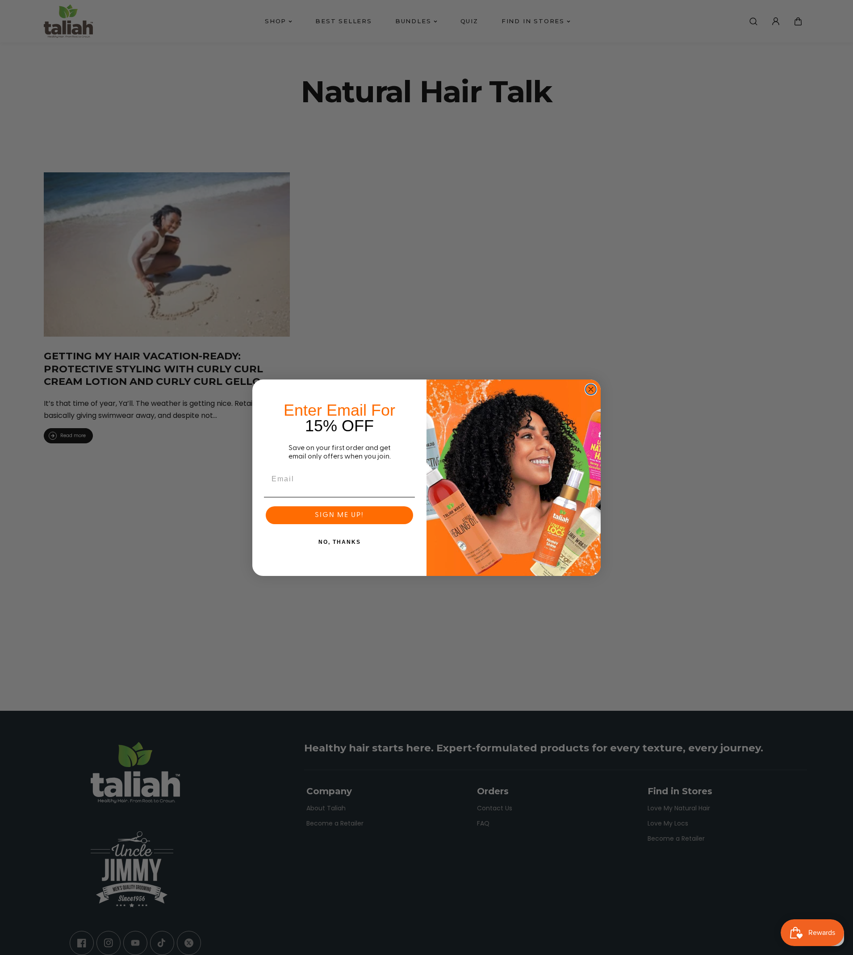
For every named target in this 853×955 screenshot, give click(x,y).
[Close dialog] (590, 389)
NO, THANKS (339, 542)
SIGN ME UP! (339, 515)
